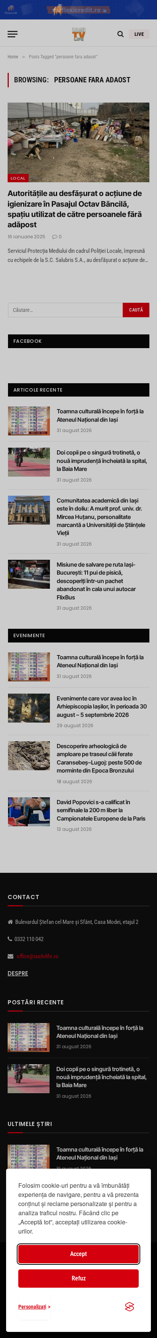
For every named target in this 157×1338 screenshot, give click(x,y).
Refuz (79, 1278)
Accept (78, 1254)
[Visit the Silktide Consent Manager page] (129, 1307)
